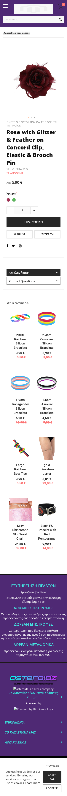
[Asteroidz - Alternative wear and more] (33, 9)
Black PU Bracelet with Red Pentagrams (47, 532)
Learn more (32, 783)
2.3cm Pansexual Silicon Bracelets (47, 341)
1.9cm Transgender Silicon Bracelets (20, 406)
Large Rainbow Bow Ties (20, 469)
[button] (28, 117)
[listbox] (33, 200)
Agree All (52, 776)
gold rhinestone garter (46, 469)
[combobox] (33, 19)
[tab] (33, 272)
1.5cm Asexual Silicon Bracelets (47, 406)
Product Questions (22, 281)
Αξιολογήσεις (19, 273)
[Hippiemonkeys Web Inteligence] (33, 709)
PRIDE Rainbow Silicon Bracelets (20, 341)
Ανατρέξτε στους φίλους (17, 32)
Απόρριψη (52, 788)
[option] (8, 200)
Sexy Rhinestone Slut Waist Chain (20, 532)
